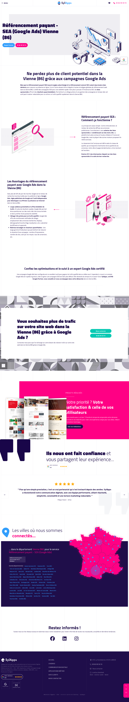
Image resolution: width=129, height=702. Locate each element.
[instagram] (76, 638)
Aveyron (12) (13, 571)
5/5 (51, 467)
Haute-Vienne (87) (25, 585)
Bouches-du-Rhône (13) (49, 571)
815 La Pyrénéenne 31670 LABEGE (104, 660)
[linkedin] (64, 638)
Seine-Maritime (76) (15, 577)
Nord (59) (38, 574)
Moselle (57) (29, 593)
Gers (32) (21, 571)
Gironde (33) (30, 574)
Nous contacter (101, 331)
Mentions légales (49, 694)
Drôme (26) (42, 582)
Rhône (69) (29, 596)
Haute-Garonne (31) (30, 566)
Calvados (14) (13, 580)
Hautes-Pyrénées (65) (38, 585)
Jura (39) (31, 588)
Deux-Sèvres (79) (14, 582)
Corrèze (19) (47, 580)
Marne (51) (53, 590)
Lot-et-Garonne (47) (29, 590)
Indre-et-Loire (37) (15, 588)
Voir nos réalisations (74, 426)
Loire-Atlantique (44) (49, 588)
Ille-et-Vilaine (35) (51, 585)
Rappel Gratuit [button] (8, 45)
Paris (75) (37, 593)
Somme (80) (45, 596)
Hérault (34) (29, 571)
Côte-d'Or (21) (14, 574)
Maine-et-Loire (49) (42, 590)
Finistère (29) (51, 582)
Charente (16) (23, 580)
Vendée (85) (22, 599)
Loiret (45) (13, 590)
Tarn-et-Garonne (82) (16, 569)
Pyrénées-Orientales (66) (17, 596)
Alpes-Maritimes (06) (29, 577)
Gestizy (75, 694)
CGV (58, 694)
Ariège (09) (51, 569)
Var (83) (52, 596)
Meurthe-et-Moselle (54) (17, 593)
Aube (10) (39, 577)
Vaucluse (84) (13, 599)
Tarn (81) (49, 566)
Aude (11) (26, 569)
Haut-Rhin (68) (14, 585)
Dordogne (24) (25, 582)
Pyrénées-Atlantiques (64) (38, 569)
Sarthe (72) (37, 596)
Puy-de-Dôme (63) (47, 593)
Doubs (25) (34, 582)
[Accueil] (64, 2)
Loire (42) (38, 588)
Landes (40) (37, 571)
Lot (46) (19, 590)
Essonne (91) (41, 566)
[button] (126, 685)
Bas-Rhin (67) (48, 577)
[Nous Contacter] (109, 3)
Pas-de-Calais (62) (48, 574)
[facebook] (52, 638)
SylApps (82, 694)
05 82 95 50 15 (21, 45)
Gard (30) (22, 574)
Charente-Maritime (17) (35, 580)
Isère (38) (25, 588)
